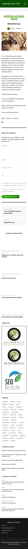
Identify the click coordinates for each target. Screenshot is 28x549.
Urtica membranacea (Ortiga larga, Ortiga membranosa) (14, 455)
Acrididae (12, 402)
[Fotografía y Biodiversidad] (14, 336)
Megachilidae (5, 425)
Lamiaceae (14, 422)
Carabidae (21, 409)
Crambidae (4, 414)
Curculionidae (13, 414)
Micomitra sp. (16, 118)
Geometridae (5, 420)
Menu (24, 3)
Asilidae (4, 407)
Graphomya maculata (9, 278)
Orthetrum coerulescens (9, 497)
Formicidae (20, 417)
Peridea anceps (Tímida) (9, 464)
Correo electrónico (6, 167)
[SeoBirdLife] (14, 380)
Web (3, 175)
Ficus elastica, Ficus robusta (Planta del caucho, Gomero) (13, 482)
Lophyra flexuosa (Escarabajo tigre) (12, 460)
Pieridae (13, 430)
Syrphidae (4, 438)
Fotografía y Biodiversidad (8, 528)
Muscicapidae (19, 425)
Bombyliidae (8, 118)
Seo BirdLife (4, 533)
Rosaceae (20, 433)
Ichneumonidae (5, 422)
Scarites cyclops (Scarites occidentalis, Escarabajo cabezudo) (13, 509)
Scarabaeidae (5, 435)
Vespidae (13, 440)
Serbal (12, 28)
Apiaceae (11, 404)
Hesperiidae (13, 420)
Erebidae (20, 414)
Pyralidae (4, 433)
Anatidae (19, 402)
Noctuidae (4, 427)
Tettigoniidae (5, 440)
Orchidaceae (20, 427)
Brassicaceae (5, 409)
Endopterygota (19, 16)
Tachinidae (11, 438)
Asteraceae (11, 407)
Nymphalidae (12, 427)
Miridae (12, 425)
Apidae (17, 404)
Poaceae (19, 430)
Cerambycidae (5, 412)
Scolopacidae (14, 435)
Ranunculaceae (12, 433)
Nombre (4, 160)
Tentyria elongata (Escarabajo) (12, 297)
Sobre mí (4, 525)
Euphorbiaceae (5, 417)
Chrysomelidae (14, 412)
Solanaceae (22, 435)
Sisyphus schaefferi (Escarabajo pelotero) (14, 450)
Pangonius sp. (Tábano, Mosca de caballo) (12, 256)
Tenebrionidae (19, 438)
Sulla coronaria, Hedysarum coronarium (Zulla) (13, 469)
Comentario (5, 146)
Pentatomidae (5, 430)
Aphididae (4, 404)
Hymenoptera (14, 314)
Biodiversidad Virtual (6, 530)
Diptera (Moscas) (9, 16)
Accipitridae (5, 402)
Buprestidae (13, 409)
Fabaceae (14, 417)
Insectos (14, 19)
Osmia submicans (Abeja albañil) (12, 317)
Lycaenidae (21, 422)
